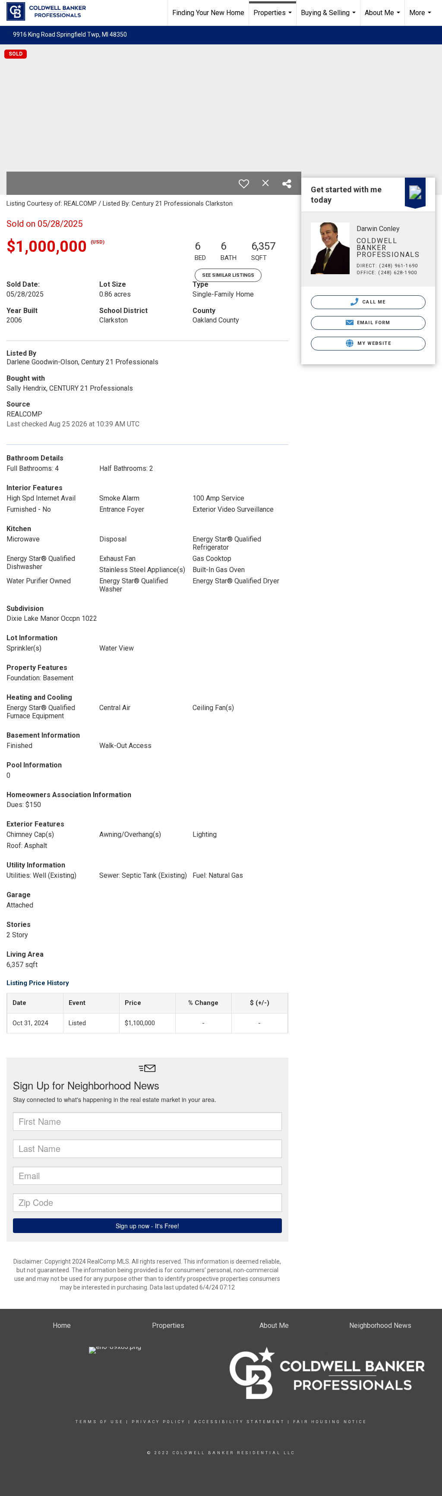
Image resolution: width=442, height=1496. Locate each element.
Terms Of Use (99, 1422)
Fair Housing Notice (330, 1422)
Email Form (372, 322)
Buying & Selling (329, 17)
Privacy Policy (159, 1422)
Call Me (372, 302)
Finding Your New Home (208, 13)
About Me (383, 17)
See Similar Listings (228, 275)
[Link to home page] (50, 11)
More (421, 17)
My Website (373, 343)
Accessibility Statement (239, 1422)
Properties (273, 17)
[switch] (244, 183)
